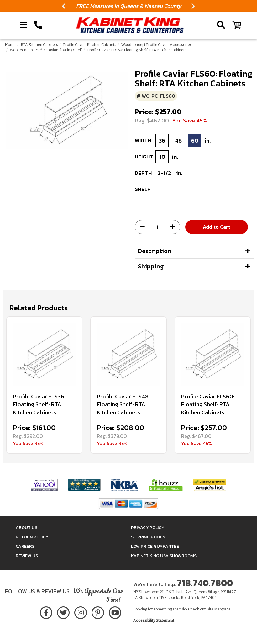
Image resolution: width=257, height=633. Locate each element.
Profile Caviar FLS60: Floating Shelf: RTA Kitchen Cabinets (207, 404)
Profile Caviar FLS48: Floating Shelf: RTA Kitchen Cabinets (123, 404)
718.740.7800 (205, 582)
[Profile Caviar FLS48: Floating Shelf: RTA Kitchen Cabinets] (128, 354)
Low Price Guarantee (155, 546)
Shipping (151, 266)
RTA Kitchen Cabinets (39, 45)
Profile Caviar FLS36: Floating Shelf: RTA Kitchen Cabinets (39, 404)
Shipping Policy (148, 537)
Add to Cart (216, 227)
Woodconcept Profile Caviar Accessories (156, 45)
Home (10, 45)
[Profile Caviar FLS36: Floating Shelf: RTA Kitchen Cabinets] (44, 354)
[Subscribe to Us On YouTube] (115, 611)
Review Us (27, 556)
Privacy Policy (147, 527)
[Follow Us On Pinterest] (98, 611)
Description (154, 251)
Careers (25, 546)
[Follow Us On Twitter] (63, 611)
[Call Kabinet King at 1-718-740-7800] (38, 25)
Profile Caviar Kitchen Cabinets (89, 45)
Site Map (214, 609)
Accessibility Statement (153, 620)
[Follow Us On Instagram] (80, 611)
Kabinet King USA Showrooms (164, 556)
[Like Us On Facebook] (46, 611)
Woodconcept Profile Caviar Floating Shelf (46, 50)
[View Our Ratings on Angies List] (209, 484)
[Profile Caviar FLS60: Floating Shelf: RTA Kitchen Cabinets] (212, 354)
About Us (26, 527)
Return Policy (32, 537)
